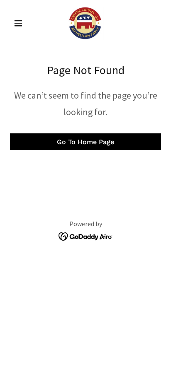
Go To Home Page (85, 142)
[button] (21, 23)
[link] (86, 23)
